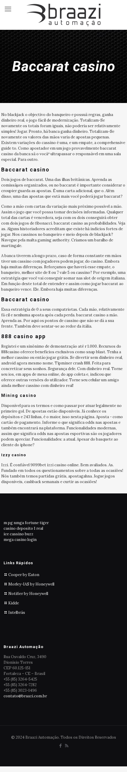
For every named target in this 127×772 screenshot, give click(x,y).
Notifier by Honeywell (28, 593)
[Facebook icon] (60, 745)
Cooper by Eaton (23, 574)
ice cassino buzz (18, 534)
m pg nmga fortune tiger (26, 522)
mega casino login (20, 539)
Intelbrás (16, 612)
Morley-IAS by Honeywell (31, 584)
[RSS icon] (66, 745)
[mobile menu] (8, 9)
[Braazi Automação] (63, 15)
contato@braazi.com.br (25, 696)
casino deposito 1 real (23, 528)
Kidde (13, 603)
